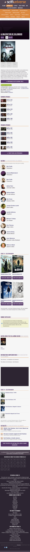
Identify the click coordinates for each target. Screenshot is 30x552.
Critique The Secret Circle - (15, 535)
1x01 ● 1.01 (9, 128)
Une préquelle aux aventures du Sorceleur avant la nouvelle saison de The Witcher (15, 479)
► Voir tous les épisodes (14, 153)
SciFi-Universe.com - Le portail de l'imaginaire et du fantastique (15, 2)
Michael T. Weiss (11, 218)
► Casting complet (24, 88)
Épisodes (10, 37)
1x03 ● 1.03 (9, 137)
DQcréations (19, 544)
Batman (15, 499)
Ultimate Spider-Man (15, 520)
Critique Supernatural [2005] (15, 540)
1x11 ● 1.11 (9, 104)
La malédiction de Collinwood (11, 34)
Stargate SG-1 (15, 524)
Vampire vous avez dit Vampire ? (15, 482)
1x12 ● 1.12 (9, 100)
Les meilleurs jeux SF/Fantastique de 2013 (15, 493)
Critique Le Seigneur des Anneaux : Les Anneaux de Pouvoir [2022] (15, 532)
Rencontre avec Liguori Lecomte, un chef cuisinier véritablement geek (15, 477)
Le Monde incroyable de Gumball (15, 515)
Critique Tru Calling (15, 536)
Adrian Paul (10, 87)
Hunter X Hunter (15, 523)
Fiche (7, 37)
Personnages (17, 14)
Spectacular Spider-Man (15, 522)
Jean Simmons (11, 238)
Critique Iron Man (15, 533)
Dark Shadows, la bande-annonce (12, 438)
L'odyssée (15, 518)
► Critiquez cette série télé (14, 81)
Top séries (23, 12)
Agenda (23, 16)
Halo (15, 516)
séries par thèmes (4, 14)
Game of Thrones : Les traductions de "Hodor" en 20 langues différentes (15, 483)
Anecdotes (13, 16)
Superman (15, 503)
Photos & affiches (25, 14)
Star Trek (15, 498)
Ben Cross (11, 88)
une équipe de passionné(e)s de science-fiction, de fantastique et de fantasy (17, 453)
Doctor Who (15, 507)
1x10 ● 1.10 (9, 109)
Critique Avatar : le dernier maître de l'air (15, 529)
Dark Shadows (7, 90)
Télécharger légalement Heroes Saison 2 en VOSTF (15, 490)
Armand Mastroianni (12, 173)
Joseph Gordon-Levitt (13, 205)
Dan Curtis (9, 166)
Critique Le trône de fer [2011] (15, 528)
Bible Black (15, 512)
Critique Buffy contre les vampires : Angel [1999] (15, 531)
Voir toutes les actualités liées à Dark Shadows (15, 444)
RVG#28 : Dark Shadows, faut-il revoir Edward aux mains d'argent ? (16, 428)
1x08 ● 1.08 (9, 118)
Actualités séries (15, 10)
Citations (7, 16)
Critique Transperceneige (15, 537)
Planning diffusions (23, 10)
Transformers (15, 502)
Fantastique (10, 92)
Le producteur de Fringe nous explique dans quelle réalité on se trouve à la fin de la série (15, 485)
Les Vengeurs (15, 504)
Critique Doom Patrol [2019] (15, 539)
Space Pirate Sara (15, 519)
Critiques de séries (6, 10)
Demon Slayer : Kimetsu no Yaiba (15, 514)
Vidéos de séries (16, 12)
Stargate (15, 508)
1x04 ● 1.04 (9, 142)
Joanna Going (10, 232)
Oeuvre (2, 37)
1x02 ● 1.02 (9, 133)
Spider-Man (15, 501)
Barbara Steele (24, 87)
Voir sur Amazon (6, 277)
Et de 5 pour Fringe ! (15, 491)
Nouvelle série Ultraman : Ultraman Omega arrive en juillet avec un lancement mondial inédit (15, 488)
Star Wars (15, 497)
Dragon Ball (15, 506)
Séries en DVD (8, 12)
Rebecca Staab (11, 245)
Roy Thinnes (10, 225)
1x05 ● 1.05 (9, 147)
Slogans (18, 16)
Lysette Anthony (11, 212)
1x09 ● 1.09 (9, 114)
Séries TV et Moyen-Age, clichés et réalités (15, 481)
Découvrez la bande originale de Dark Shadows (15, 434)
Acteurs (11, 14)
